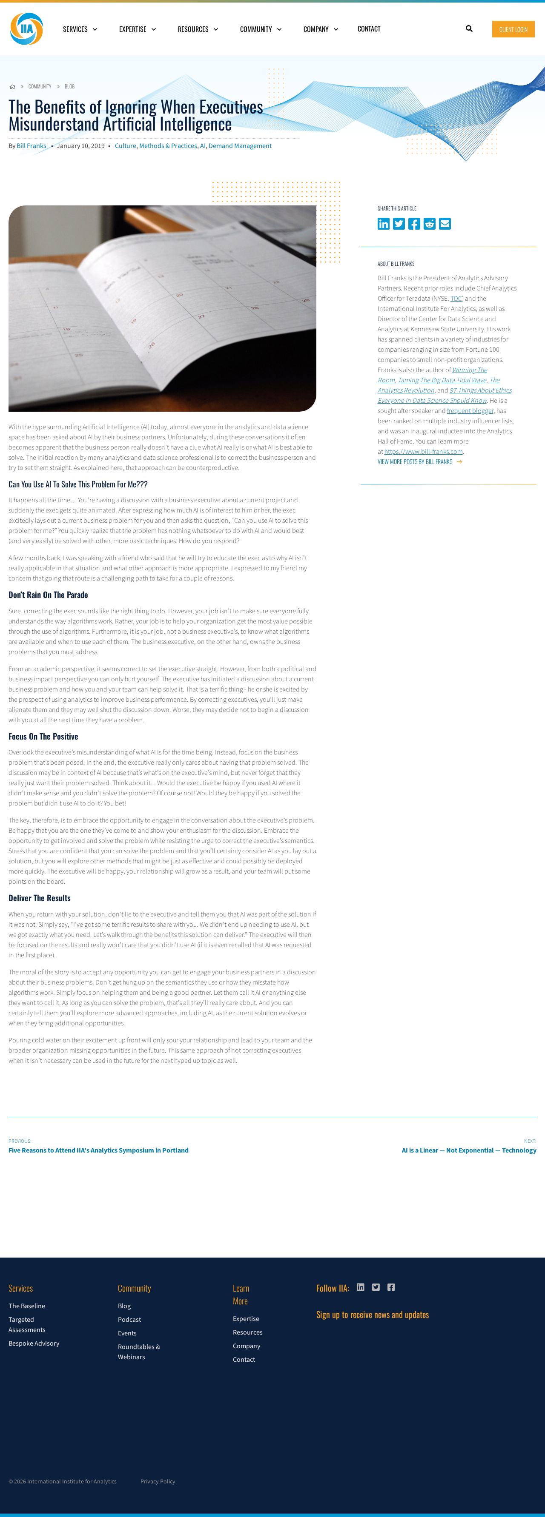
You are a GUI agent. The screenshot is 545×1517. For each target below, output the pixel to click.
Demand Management (240, 146)
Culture (125, 146)
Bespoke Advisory (34, 1343)
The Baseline (27, 1306)
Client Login (513, 29)
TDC (456, 298)
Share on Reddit (430, 223)
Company (317, 29)
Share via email (445, 223)
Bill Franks (31, 146)
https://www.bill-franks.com (423, 451)
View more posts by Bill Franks (415, 461)
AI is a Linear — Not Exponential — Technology (469, 1146)
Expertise (133, 29)
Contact (369, 28)
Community (257, 29)
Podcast (129, 1319)
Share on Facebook (414, 223)
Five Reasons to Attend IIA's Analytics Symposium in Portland (99, 1146)
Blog (70, 86)
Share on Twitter (399, 223)
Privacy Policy (158, 1481)
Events (127, 1333)
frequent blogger (470, 411)
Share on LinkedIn (384, 223)
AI (203, 146)
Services (76, 29)
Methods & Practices (168, 146)
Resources (194, 29)
